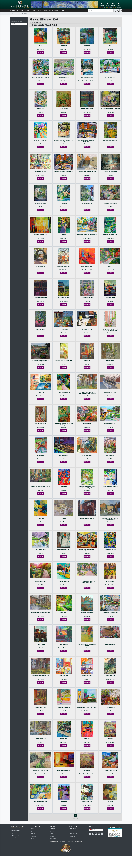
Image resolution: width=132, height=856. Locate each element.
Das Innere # (87, 738)
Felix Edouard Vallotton (40, 774)
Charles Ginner (87, 616)
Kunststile (33, 10)
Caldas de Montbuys (87, 455)
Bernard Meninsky (41, 711)
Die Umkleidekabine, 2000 (63, 770)
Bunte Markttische (63, 455)
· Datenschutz (32, 833)
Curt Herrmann (87, 648)
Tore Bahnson (64, 459)
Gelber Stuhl (64, 486)
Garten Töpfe (64, 801)
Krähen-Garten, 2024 (40, 171)
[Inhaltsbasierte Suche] (117, 10)
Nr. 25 (40, 45)
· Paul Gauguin (72, 831)
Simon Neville (87, 175)
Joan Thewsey (64, 143)
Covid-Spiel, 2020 (110, 675)
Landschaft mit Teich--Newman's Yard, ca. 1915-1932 (87, 140)
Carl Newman (87, 143)
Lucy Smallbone (63, 206)
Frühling (64, 234)
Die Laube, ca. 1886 (40, 266)
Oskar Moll (63, 112)
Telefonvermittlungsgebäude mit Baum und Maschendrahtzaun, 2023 (87, 392)
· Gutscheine (52, 836)
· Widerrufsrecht (33, 835)
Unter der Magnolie (110, 455)
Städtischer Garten (110, 297)
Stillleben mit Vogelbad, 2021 (110, 486)
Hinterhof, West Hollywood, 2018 (40, 77)
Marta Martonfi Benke (110, 585)
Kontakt (62, 10)
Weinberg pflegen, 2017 (110, 423)
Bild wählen (40, 52)
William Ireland (110, 269)
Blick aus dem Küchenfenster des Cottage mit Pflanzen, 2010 (110, 329)
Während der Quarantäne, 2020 (110, 612)
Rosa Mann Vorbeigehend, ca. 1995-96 (87, 707)
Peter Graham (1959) (87, 269)
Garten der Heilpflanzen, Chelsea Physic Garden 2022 (87, 581)
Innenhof (110, 266)
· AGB (31, 831)
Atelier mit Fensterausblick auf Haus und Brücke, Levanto (64, 424)
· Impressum (32, 830)
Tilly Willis (110, 206)
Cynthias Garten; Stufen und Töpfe (63, 360)
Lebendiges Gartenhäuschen (110, 140)
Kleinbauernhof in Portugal (110, 770)
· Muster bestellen (53, 838)
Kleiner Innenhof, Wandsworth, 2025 (87, 171)
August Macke (87, 553)
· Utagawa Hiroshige (73, 835)
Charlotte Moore (110, 648)
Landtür (64, 518)
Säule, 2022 (64, 203)
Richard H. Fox (110, 490)
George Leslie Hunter (40, 648)
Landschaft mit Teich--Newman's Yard (63, 171)
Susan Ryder (87, 301)
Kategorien (27, 10)
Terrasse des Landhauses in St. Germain (87, 550)
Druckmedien (47, 10)
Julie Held (64, 553)
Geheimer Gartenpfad (40, 203)
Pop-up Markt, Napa (110, 77)
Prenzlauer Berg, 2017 (87, 675)
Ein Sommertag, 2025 (87, 203)
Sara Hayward (64, 490)
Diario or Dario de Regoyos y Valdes (87, 774)
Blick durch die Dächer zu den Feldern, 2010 (63, 140)
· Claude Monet (72, 830)
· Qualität (51, 833)
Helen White (40, 585)
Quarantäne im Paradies (64, 707)
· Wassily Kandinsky (73, 833)
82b (110, 45)
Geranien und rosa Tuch (87, 297)
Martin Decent (40, 238)
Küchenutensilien (40, 644)
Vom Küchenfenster (41, 738)
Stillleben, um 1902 (87, 329)
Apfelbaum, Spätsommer (40, 297)
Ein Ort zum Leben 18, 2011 (87, 518)
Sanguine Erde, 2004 (110, 644)
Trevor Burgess (87, 522)
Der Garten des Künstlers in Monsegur (110, 108)
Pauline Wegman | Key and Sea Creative (87, 80)
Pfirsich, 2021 (63, 738)
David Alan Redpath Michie (87, 711)
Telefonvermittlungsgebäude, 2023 (40, 675)
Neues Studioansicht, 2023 (40, 801)
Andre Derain (87, 332)
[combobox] (96, 830)
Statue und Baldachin (64, 77)
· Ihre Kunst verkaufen (54, 830)
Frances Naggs (110, 238)
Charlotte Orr (87, 679)
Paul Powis (63, 332)
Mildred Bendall (110, 112)
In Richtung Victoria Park (40, 140)
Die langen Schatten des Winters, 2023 (87, 234)
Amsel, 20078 (63, 612)
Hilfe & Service (55, 10)
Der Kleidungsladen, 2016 (63, 549)
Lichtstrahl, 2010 (110, 581)
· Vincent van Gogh (72, 828)
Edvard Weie (110, 805)
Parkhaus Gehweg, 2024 (110, 392)
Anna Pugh (110, 711)
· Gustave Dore (72, 836)
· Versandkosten (53, 831)
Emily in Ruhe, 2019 (41, 549)
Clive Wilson (40, 742)
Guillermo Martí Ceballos (63, 648)
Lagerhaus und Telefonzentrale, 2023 (40, 612)
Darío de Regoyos (110, 742)
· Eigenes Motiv (52, 828)
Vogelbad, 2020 (40, 108)
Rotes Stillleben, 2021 (87, 266)
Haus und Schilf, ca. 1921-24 (40, 770)
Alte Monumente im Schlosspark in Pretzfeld (87, 644)
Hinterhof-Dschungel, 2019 (64, 266)
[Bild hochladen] (120, 10)
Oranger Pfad (40, 518)
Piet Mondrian (110, 175)
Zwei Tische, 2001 (63, 675)
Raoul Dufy (87, 459)
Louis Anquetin (40, 269)
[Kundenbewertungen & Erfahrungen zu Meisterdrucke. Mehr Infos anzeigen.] (115, 831)
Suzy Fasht (87, 206)
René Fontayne (40, 364)
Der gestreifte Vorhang (40, 423)
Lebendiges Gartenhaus (87, 77)
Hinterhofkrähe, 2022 (87, 801)
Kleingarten (87, 45)
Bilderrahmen (40, 10)
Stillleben (110, 801)
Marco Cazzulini (40, 49)
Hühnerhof (110, 738)
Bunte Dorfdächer (87, 423)
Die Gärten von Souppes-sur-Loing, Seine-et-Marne (40, 361)
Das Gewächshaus (110, 707)
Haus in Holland (64, 644)
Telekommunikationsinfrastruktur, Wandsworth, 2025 (110, 518)
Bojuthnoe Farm (64, 329)
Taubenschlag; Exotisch (64, 392)
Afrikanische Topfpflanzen (110, 203)
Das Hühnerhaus (87, 770)
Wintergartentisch (40, 329)
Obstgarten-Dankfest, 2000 (40, 234)
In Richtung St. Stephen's (64, 581)
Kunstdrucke (15, 10)
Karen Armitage (63, 522)
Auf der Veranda (64, 108)
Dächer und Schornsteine (87, 612)
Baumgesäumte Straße (40, 707)
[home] (11, 10)
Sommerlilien (40, 455)
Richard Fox (40, 80)
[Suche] (114, 10)
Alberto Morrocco (40, 427)
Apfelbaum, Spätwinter (87, 108)
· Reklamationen (33, 836)
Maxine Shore (110, 143)
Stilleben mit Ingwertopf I (110, 171)
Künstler (22, 10)
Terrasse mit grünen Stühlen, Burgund (40, 486)
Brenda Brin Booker (63, 301)
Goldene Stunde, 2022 (110, 549)
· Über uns (32, 838)
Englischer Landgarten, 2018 (110, 234)
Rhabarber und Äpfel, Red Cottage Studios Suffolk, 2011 (87, 487)
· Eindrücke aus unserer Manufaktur (56, 835)
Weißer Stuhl (64, 45)
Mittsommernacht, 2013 (41, 581)
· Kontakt (32, 828)
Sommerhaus (87, 360)
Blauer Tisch (40, 392)
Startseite (11, 13)
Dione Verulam (40, 459)
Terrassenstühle (110, 360)
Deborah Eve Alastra (40, 175)
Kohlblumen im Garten (63, 297)
